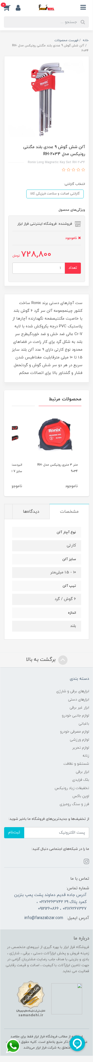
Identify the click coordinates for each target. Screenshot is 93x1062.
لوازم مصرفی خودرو (74, 731)
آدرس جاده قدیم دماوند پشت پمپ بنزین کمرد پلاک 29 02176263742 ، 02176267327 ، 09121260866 (50, 902)
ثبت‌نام (14, 832)
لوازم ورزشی (79, 739)
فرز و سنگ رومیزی (74, 804)
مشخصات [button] (69, 512)
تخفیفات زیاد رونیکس (72, 788)
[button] (10, 7)
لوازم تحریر (80, 747)
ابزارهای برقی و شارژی (72, 691)
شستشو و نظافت (76, 763)
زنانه (85, 755)
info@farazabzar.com (43, 918)
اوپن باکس (80, 796)
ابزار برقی (82, 771)
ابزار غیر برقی (79, 707)
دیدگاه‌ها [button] (31, 512)
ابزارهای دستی (78, 699)
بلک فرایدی (80, 779)
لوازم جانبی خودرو (75, 715)
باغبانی (84, 723)
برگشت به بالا (41, 659)
